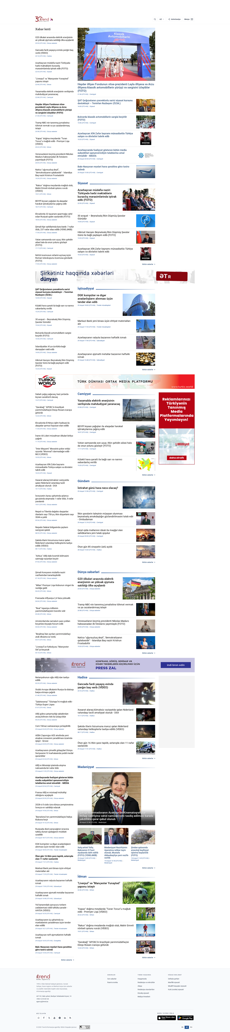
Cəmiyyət (84, 394)
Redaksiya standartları (146, 989)
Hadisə (82, 677)
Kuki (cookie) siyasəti (176, 989)
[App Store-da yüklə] (166, 1017)
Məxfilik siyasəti (174, 982)
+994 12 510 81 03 (42, 999)
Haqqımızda (142, 979)
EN (182, 1027)
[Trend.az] (44, 19)
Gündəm (84, 481)
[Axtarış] (154, 19)
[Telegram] (60, 1018)
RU (191, 1027)
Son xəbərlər (111, 979)
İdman (82, 876)
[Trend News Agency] (43, 977)
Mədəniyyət (86, 767)
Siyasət (83, 183)
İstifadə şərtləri (173, 979)
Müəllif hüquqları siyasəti (177, 986)
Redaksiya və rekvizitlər (146, 982)
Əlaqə (140, 986)
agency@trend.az (42, 1001)
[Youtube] (54, 1018)
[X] (49, 1018)
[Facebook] (44, 1018)
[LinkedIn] (65, 1018)
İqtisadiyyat (86, 288)
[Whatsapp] (38, 1018)
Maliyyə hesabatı (144, 997)
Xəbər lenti (43, 29)
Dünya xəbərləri (88, 572)
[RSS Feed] (70, 1018)
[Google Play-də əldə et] (185, 1017)
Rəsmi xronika (112, 982)
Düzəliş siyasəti (143, 993)
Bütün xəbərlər (147, 264)
